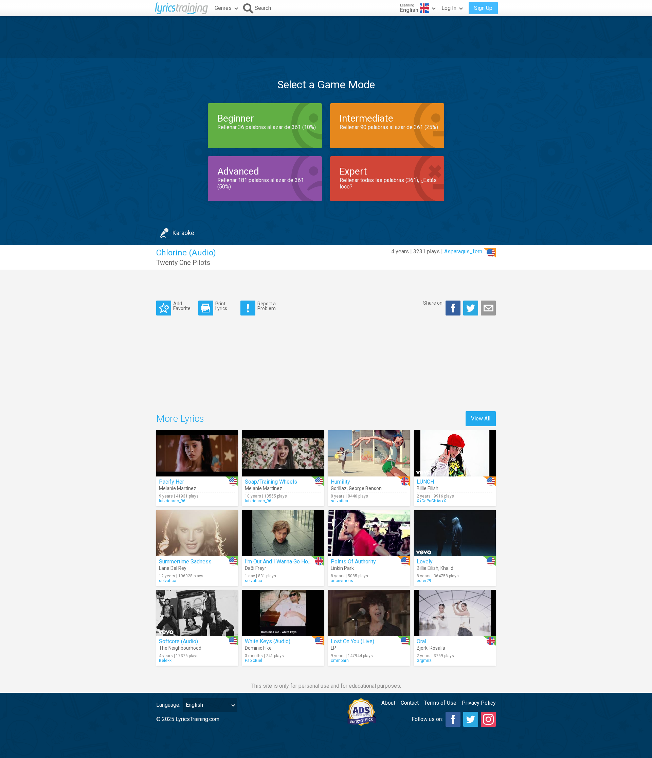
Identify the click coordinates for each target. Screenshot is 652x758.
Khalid (446, 568)
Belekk (165, 660)
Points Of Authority (353, 561)
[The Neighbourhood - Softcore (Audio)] (197, 613)
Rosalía (437, 648)
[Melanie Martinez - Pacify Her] (197, 453)
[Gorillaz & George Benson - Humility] (369, 453)
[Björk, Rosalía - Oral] (455, 613)
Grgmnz (424, 660)
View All (480, 418)
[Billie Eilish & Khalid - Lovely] (455, 533)
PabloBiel (253, 660)
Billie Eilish (427, 488)
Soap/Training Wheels (271, 482)
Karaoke (183, 232)
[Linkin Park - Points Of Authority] (369, 533)
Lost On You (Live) (352, 641)
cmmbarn (340, 660)
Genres (223, 8)
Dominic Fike (258, 648)
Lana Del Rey (172, 568)
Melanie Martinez (177, 488)
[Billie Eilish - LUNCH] (455, 453)
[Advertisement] (326, 37)
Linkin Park (342, 568)
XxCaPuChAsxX (431, 501)
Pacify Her (171, 482)
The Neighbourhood (180, 648)
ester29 (424, 580)
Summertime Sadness (185, 561)
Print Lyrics (221, 306)
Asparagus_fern (463, 251)
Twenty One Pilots (183, 262)
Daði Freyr (255, 568)
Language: (168, 705)
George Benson (365, 488)
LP (333, 648)
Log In (448, 8)
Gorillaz (339, 488)
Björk (422, 648)
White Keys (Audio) (267, 641)
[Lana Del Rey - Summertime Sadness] (197, 533)
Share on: (433, 303)
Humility (340, 482)
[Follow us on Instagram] (488, 719)
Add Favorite (182, 306)
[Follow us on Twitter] (470, 719)
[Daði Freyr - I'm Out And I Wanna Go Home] (283, 533)
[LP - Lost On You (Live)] (369, 613)
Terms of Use (440, 703)
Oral (421, 641)
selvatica (339, 501)
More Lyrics (180, 418)
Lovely (425, 561)
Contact (410, 703)
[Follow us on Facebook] (453, 719)
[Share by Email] (488, 308)
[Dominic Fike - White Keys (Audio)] (283, 613)
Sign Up (483, 8)
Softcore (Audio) (178, 641)
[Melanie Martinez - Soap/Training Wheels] (283, 453)
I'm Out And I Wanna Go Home (280, 561)
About (388, 703)
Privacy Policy (479, 703)
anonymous (342, 580)
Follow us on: (427, 719)
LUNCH (425, 482)
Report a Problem (266, 306)
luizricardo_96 (172, 501)
